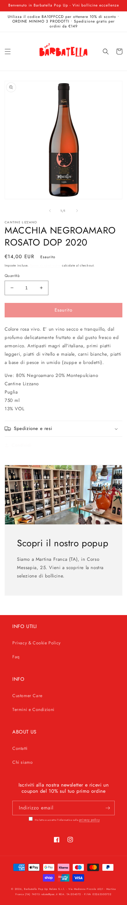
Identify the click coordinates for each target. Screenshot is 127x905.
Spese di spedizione (45, 265)
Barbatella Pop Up (36, 889)
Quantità (12, 276)
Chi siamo (22, 762)
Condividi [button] (21, 445)
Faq (16, 657)
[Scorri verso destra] (77, 210)
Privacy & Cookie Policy (36, 643)
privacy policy (89, 819)
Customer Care (27, 695)
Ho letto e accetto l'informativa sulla (67, 820)
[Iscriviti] (107, 808)
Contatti (20, 748)
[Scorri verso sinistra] (50, 210)
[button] (7, 51)
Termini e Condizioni (33, 709)
